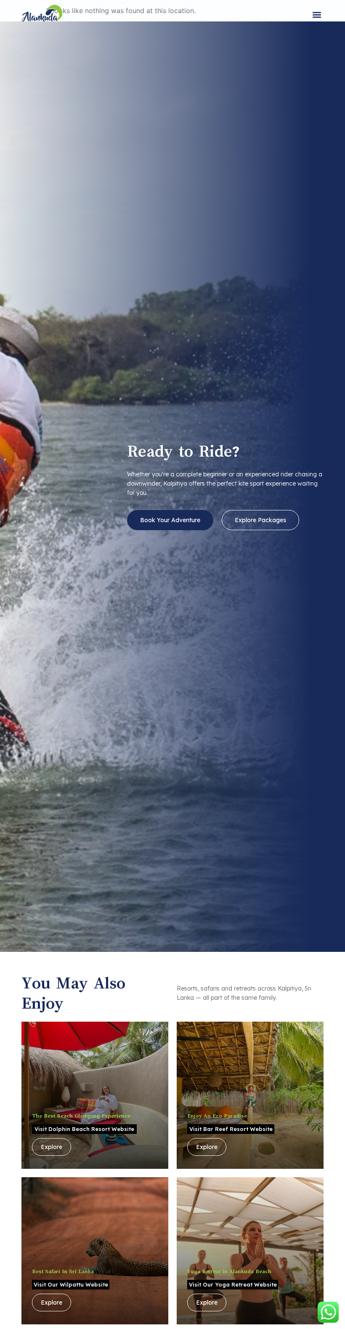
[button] (317, 15)
